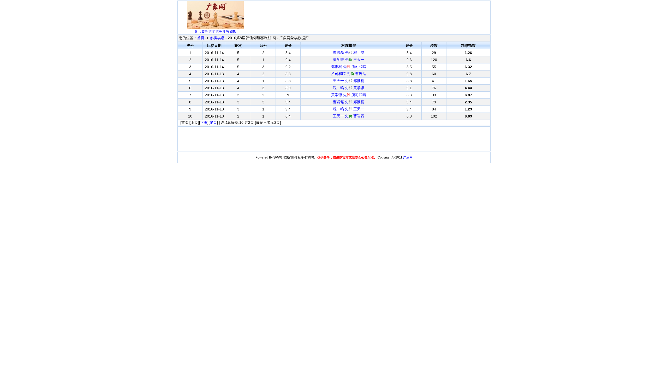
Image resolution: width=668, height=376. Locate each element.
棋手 (219, 31)
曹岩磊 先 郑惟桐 (348, 102)
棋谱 (211, 31)
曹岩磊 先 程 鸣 (348, 52)
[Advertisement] (348, 13)
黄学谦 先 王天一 (348, 59)
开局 (226, 31)
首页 (200, 38)
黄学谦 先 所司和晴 (348, 95)
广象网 (408, 157)
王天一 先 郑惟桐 (348, 81)
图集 (233, 31)
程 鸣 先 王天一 (348, 109)
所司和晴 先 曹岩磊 (348, 74)
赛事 (204, 31)
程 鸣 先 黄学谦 (348, 88)
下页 (203, 122)
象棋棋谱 (217, 38)
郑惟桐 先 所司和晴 (348, 66)
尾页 (213, 122)
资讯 (197, 31)
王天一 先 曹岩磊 (348, 116)
